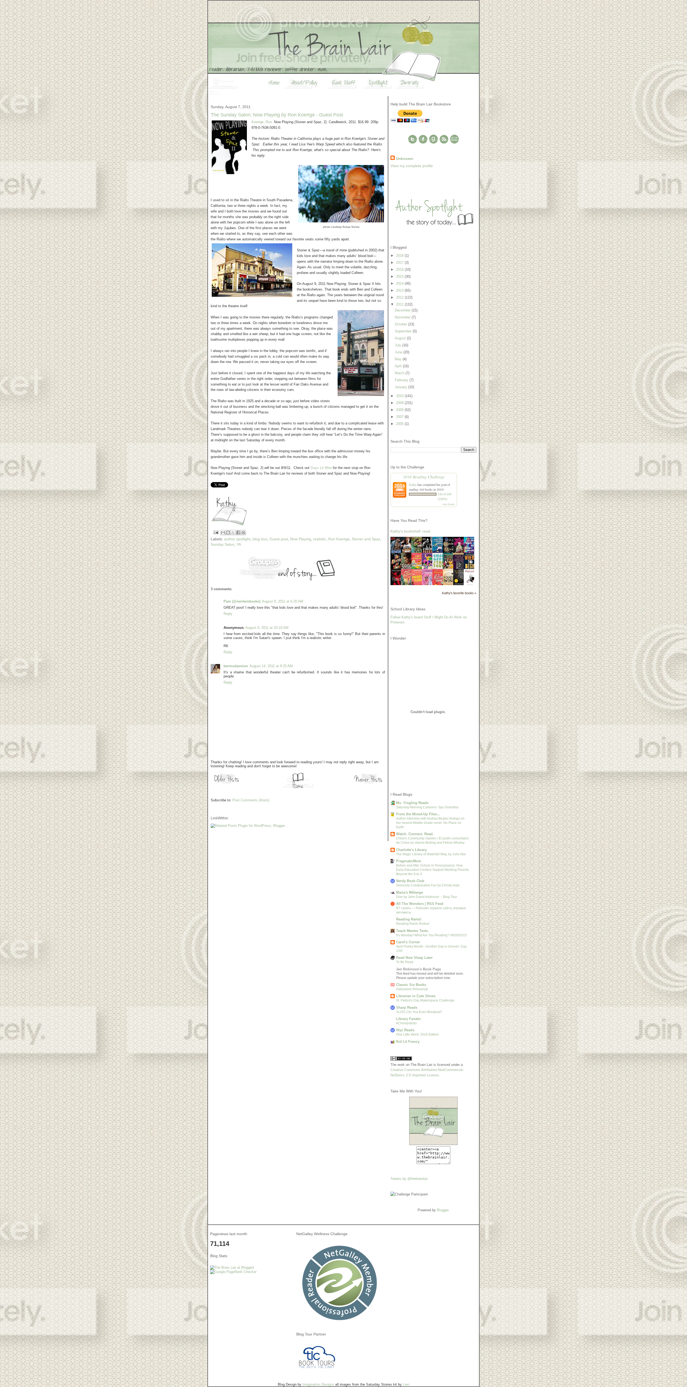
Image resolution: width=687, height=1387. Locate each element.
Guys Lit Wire (321, 468)
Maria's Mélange (409, 892)
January (401, 387)
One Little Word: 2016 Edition (417, 1034)
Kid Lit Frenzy (407, 1042)
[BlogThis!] (228, 532)
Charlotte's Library (411, 850)
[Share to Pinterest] (243, 532)
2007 (400, 417)
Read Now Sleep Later (414, 958)
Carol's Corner (408, 942)
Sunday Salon (222, 544)
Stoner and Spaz (366, 539)
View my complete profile (411, 166)
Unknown (404, 158)
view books (448, 504)
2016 (400, 269)
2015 (400, 276)
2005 (400, 424)
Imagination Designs (318, 1384)
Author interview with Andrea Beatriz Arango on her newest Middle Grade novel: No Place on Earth (430, 823)
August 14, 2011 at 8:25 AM (271, 666)
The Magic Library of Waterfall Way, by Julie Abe (431, 854)
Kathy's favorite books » (459, 593)
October (401, 324)
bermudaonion (236, 666)
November (403, 317)
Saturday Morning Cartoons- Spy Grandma (427, 807)
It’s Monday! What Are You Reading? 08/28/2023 (431, 935)
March (400, 373)
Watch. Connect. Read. (415, 834)
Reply (228, 614)
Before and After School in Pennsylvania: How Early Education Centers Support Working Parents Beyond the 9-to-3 (432, 870)
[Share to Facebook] (238, 532)
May (399, 359)
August (401, 338)
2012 (400, 297)
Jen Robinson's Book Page (418, 969)
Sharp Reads (406, 1008)
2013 (400, 290)
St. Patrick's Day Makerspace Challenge (425, 1000)
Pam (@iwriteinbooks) (242, 601)
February (402, 380)
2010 (400, 396)
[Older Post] (227, 784)
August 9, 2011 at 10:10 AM (266, 628)
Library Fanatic (408, 1019)
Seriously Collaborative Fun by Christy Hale (428, 885)
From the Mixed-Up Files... (418, 814)
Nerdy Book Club (410, 881)
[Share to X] (233, 532)
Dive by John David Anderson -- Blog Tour (426, 897)
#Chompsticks (406, 1023)
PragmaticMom (408, 861)
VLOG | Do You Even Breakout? (419, 1012)
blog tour (260, 539)
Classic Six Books (411, 985)
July (398, 345)
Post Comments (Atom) (250, 800)
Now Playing (300, 539)
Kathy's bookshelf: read (410, 531)
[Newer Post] (369, 784)
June (399, 352)
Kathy (413, 484)
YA (238, 544)
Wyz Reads (405, 1030)
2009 (400, 403)
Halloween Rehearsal (412, 989)
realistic (319, 539)
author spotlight (237, 539)
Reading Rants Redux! (412, 924)
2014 (400, 283)
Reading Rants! (408, 919)
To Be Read (404, 962)
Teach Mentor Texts (412, 931)
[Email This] (223, 532)
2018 (400, 256)
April (399, 366)
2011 (400, 304)
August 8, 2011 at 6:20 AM (282, 601)
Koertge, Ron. (262, 122)
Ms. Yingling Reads (412, 803)
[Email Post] (216, 532)
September (404, 331)
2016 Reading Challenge (424, 476)
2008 (400, 410)
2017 (400, 262)
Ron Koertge (339, 539)
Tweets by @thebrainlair (409, 1179)
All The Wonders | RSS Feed (419, 904)
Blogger (442, 1210)
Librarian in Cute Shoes (416, 996)
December (403, 310)
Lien (406, 1384)
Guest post (278, 539)
